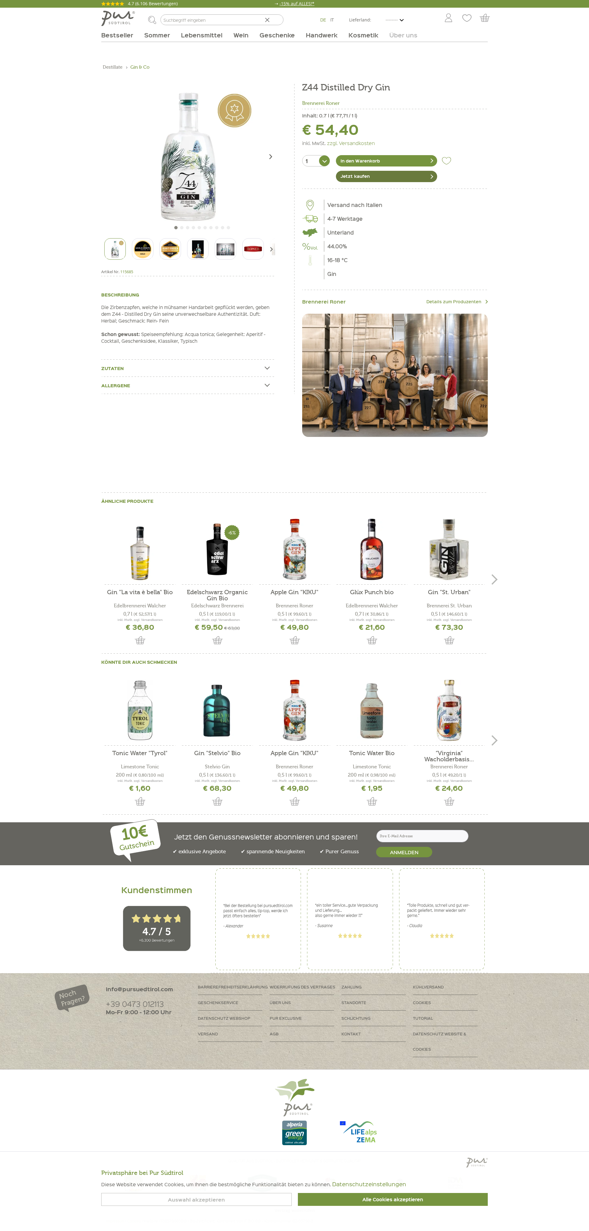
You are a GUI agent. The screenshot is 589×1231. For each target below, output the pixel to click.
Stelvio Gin (217, 767)
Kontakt (351, 1033)
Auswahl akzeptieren (196, 1199)
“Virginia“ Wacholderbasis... (449, 756)
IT (332, 19)
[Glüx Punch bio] (371, 549)
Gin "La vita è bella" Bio (140, 592)
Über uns (280, 1002)
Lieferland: (360, 20)
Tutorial (423, 1018)
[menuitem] (448, 18)
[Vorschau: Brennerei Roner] (253, 249)
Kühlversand (428, 986)
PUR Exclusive (286, 1018)
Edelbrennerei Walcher (140, 606)
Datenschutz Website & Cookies (439, 1041)
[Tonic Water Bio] (371, 710)
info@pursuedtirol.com (139, 989)
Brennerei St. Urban (449, 606)
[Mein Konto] (448, 18)
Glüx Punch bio (372, 592)
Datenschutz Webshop (224, 1018)
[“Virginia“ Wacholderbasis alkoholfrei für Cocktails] (449, 710)
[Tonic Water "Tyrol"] (139, 710)
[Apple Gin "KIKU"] (294, 549)
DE (323, 19)
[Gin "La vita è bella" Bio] (139, 549)
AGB (274, 1033)
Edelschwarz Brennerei (217, 606)
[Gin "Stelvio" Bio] (217, 710)
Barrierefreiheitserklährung (233, 986)
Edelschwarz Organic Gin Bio (217, 595)
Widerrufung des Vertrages (302, 986)
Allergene (115, 385)
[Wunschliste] (467, 18)
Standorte (353, 1002)
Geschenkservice (218, 1002)
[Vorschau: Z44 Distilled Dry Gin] (115, 249)
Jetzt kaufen (355, 176)
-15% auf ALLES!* (296, 3)
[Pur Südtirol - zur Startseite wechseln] (118, 18)
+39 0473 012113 (135, 1004)
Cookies (422, 1002)
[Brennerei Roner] (395, 375)
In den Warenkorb (360, 161)
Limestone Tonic (140, 767)
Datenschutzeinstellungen (369, 1184)
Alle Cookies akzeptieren (392, 1199)
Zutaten (112, 368)
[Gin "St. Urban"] (449, 549)
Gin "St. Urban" (449, 592)
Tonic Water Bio (372, 753)
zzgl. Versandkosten (351, 143)
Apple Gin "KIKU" (294, 592)
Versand (208, 1033)
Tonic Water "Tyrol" (139, 753)
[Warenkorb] (488, 18)
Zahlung (351, 986)
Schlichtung (356, 1018)
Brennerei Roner (321, 103)
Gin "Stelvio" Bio (217, 753)
